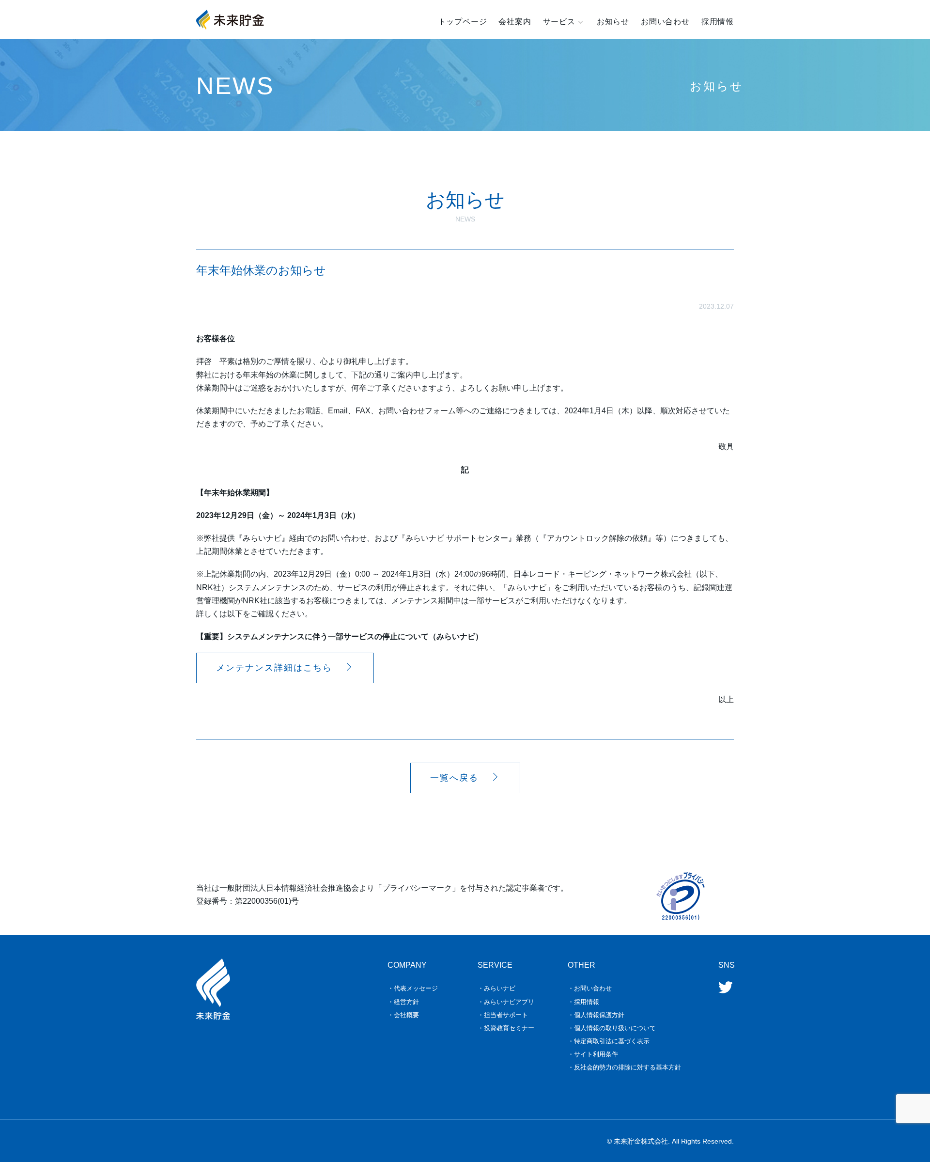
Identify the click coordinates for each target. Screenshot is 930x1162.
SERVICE (495, 965)
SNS (726, 965)
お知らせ (613, 21)
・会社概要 (403, 1015)
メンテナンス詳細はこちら (274, 668)
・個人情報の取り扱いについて (612, 1028)
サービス (559, 21)
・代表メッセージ (413, 988)
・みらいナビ (496, 988)
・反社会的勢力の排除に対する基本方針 (624, 1067)
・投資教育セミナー (506, 1028)
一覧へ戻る (454, 778)
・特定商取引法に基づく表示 (609, 1041)
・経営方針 (403, 1001)
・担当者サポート (503, 1015)
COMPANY (407, 965)
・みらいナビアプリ (506, 1001)
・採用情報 (583, 1001)
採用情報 (717, 21)
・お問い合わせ (590, 988)
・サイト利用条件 (593, 1054)
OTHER (581, 965)
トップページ (462, 21)
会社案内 (514, 21)
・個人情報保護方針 (596, 1015)
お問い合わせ (665, 21)
